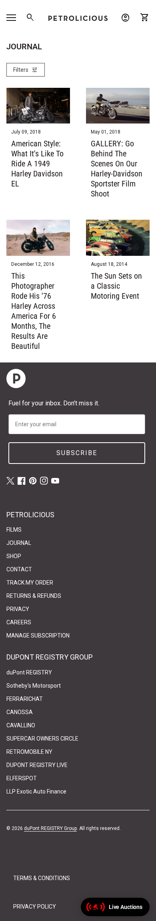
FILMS (14, 529)
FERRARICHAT (24, 699)
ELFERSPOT (21, 778)
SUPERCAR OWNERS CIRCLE (42, 738)
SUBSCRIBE (76, 453)
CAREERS (18, 622)
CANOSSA (19, 712)
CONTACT (19, 569)
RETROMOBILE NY (29, 752)
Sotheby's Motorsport (33, 685)
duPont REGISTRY (29, 672)
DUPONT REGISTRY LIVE (37, 765)
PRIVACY (17, 609)
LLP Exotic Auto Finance (36, 791)
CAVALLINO (20, 725)
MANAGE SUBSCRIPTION (38, 635)
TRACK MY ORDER (29, 582)
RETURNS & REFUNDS (33, 596)
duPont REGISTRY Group (50, 828)
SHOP (13, 556)
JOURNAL (18, 543)
